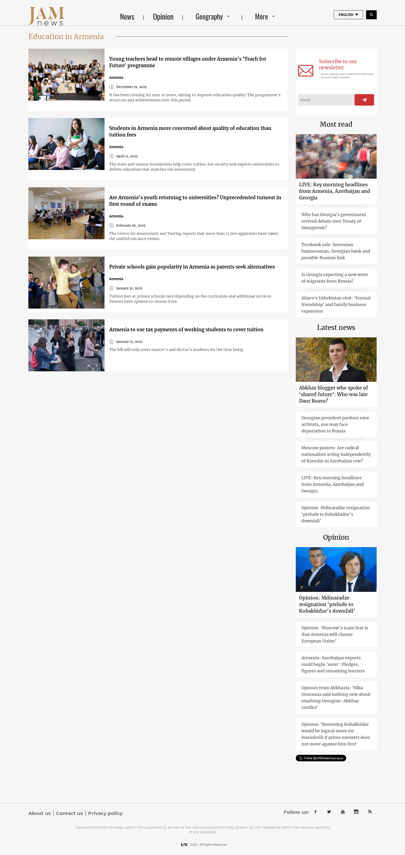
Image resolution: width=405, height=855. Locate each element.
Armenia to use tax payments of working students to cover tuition (186, 329)
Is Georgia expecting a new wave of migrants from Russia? (334, 278)
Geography (209, 16)
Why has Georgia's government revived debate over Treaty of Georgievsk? (333, 221)
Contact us (69, 813)
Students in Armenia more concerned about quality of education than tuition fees (190, 131)
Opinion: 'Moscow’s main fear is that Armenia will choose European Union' (334, 634)
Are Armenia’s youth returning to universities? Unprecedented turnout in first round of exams (195, 201)
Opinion (163, 16)
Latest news (336, 327)
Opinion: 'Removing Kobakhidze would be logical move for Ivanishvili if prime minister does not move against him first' (335, 734)
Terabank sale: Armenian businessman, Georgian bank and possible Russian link (335, 251)
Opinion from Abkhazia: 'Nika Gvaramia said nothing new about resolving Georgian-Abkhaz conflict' (336, 697)
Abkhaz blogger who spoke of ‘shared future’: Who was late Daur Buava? (333, 394)
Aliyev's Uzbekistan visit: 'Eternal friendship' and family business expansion (336, 304)
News (127, 16)
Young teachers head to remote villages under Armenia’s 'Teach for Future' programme (187, 62)
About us (39, 813)
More (261, 16)
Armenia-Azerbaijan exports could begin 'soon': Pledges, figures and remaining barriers (333, 664)
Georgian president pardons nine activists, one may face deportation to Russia (335, 424)
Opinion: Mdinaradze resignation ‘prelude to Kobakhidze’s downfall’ (335, 514)
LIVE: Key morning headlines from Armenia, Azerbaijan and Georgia (334, 191)
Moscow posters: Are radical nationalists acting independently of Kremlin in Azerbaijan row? (336, 454)
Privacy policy (105, 813)
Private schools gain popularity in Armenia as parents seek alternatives (192, 267)
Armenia (116, 77)
